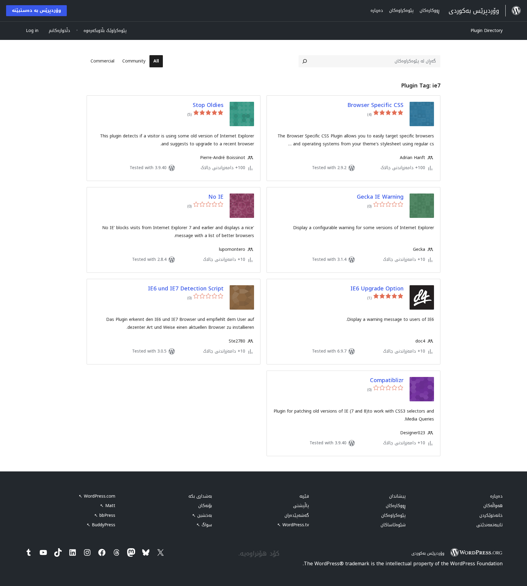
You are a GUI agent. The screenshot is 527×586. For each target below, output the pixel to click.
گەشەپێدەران (297, 515)
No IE (216, 197)
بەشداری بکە (200, 496)
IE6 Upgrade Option (376, 288)
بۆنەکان (205, 506)
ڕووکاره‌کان (396, 506)
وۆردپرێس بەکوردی (427, 553)
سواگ (204, 525)
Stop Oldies (208, 105)
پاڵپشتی (301, 506)
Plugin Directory (487, 31)
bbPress (104, 515)
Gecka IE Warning (380, 197)
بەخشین (202, 515)
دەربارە (496, 496)
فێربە (304, 496)
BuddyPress (101, 525)
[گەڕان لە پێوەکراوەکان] (305, 61)
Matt (107, 506)
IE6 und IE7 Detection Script (186, 288)
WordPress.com (97, 496)
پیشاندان (397, 496)
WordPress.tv (293, 525)
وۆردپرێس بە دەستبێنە (36, 10)
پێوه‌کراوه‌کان (393, 515)
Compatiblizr (386, 380)
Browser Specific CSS (375, 105)
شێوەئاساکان (393, 525)
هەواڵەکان (493, 506)
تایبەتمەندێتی (489, 525)
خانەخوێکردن (491, 515)
